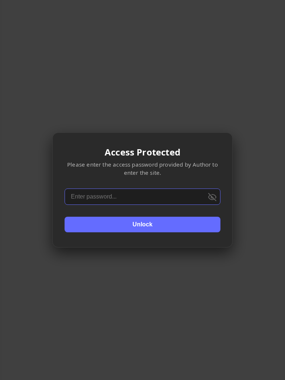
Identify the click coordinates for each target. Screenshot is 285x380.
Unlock (142, 224)
